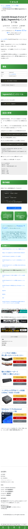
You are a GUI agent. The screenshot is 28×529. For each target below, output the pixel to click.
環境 (3, 339)
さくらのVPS (4, 39)
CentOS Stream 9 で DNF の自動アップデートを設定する (13, 276)
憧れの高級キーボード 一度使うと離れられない (11, 372)
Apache (4, 290)
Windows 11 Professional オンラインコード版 (12, 410)
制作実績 (3, 476)
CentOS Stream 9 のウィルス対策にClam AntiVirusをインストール (14, 265)
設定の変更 (4, 343)
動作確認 (4, 345)
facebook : (6, 495)
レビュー (20, 365)
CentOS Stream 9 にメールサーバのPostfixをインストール (14, 260)
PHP (3, 298)
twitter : (7, 489)
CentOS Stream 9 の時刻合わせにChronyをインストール (13, 286)
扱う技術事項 (4, 478)
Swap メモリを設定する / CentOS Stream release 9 (13, 252)
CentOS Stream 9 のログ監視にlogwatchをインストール (13, 271)
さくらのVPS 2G (12, 74)
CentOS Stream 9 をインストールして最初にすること (13, 249)
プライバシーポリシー (6, 480)
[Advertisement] (14, 448)
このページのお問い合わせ (14, 208)
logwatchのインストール (7, 341)
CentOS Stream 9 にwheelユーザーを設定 (11, 256)
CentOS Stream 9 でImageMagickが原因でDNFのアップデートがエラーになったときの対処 (13, 302)
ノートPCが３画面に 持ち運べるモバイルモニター (12, 354)
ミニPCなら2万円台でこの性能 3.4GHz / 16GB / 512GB (13, 391)
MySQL (3, 294)
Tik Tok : (7, 491)
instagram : (6, 493)
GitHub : (8, 487)
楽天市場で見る (20, 362)
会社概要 (3, 474)
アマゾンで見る (20, 358)
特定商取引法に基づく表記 (7, 482)
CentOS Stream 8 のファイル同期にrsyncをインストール (13, 281)
